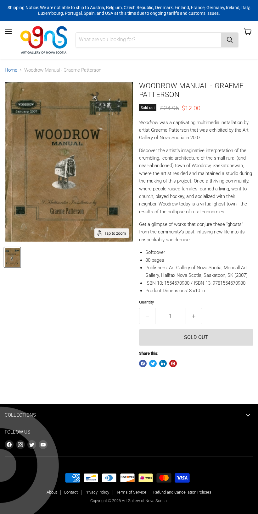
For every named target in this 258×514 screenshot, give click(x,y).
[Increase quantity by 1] (194, 316)
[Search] (229, 40)
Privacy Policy (97, 492)
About (52, 492)
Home (11, 70)
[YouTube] (43, 444)
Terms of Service (131, 492)
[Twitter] (31, 444)
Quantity (146, 302)
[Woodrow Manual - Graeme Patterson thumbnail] (12, 257)
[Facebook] (9, 444)
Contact (71, 492)
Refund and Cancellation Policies (182, 492)
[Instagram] (20, 444)
